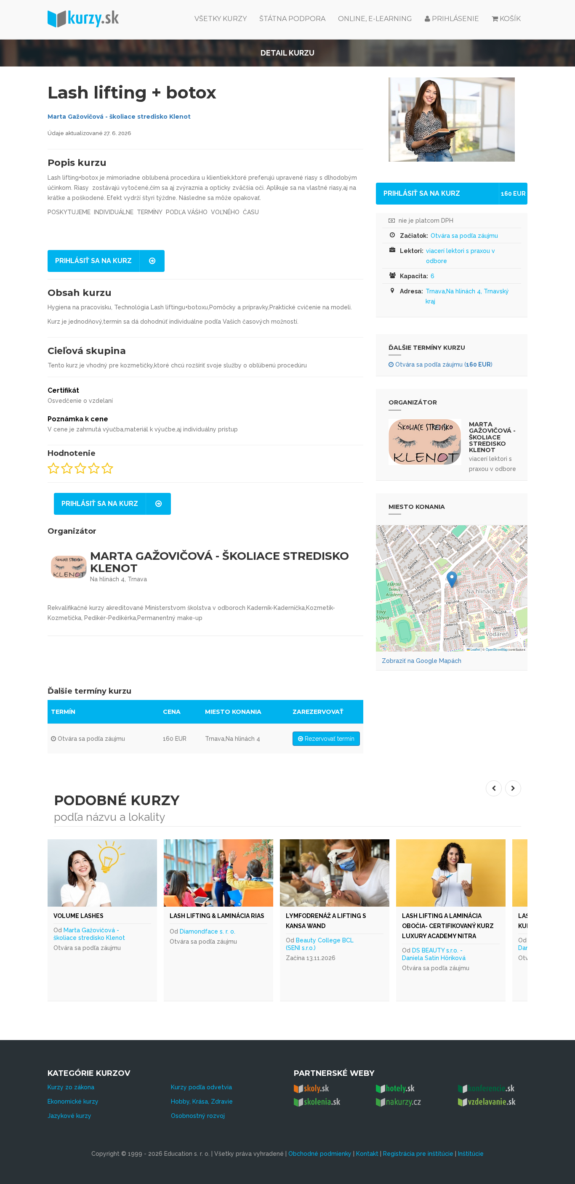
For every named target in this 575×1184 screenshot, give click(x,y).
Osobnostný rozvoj (198, 1115)
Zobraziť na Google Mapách (421, 660)
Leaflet (475, 649)
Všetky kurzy (220, 19)
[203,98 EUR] (285, 873)
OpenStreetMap (497, 649)
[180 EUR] (401, 873)
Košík (510, 19)
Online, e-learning (375, 19)
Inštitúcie (471, 1153)
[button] (452, 579)
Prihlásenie (454, 19)
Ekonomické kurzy (73, 1101)
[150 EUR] (169, 873)
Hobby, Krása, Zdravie (202, 1101)
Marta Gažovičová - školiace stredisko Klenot (119, 116)
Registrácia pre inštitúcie (418, 1153)
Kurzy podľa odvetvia (201, 1087)
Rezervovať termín (328, 738)
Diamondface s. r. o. (274, 941)
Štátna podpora (292, 19)
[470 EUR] (517, 873)
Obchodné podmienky (319, 1153)
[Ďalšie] (513, 788)
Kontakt (367, 1153)
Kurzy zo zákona (71, 1087)
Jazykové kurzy (69, 1115)
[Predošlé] (494, 788)
